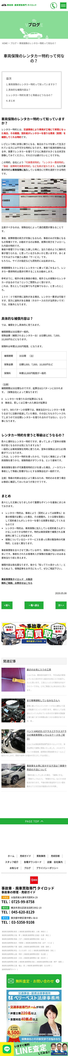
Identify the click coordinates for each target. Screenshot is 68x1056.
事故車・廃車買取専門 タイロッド (27, 890)
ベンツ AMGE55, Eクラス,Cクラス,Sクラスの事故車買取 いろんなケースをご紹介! (46, 735)
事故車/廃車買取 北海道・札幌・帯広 (36, 935)
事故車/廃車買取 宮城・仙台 (34, 939)
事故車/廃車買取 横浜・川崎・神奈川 (32, 931)
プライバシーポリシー (47, 867)
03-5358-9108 (22, 922)
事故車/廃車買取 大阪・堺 (11, 935)
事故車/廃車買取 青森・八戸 (12, 939)
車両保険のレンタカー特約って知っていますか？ (32, 84)
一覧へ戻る (34, 605)
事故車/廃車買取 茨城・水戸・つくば (39, 943)
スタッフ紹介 (11, 861)
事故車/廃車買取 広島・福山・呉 (13, 965)
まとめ (11, 100)
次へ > (61, 605)
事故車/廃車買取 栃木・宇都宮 (12, 943)
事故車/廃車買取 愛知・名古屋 (35, 954)
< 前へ (7, 605)
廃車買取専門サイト (9, 969)
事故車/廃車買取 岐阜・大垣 (12, 958)
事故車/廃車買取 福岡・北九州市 (38, 965)
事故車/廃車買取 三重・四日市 (35, 958)
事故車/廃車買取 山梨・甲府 (12, 954)
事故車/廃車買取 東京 (9, 931)
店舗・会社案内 (55, 861)
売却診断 (55, 855)
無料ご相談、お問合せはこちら (16, 582)
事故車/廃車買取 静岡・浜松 (44, 950)
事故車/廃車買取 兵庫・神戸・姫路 (49, 962)
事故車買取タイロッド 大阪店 (16, 579)
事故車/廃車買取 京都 (9, 962)
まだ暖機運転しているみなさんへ (43, 700)
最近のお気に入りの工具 (39, 669)
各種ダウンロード (33, 861)
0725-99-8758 (22, 901)
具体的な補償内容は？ (19, 89)
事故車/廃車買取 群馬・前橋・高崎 (36, 947)
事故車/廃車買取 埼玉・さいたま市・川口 (16, 950)
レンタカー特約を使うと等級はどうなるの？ (30, 95)
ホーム (11, 855)
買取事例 (41, 855)
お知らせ (14, 867)
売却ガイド (25, 855)
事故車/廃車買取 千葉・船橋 (12, 947)
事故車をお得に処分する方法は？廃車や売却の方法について (47, 767)
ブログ (27, 867)
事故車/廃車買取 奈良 (27, 962)
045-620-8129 (22, 911)
